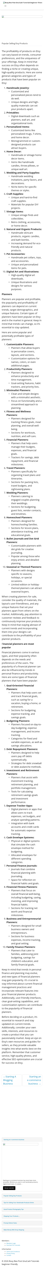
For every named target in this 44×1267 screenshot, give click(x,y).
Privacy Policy (10, 1253)
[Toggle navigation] (5, 5)
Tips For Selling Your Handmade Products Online (19, 1202)
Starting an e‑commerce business (34, 1080)
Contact (8, 1255)
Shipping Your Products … (12, 1216)
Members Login (11, 1243)
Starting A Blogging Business (9, 1080)
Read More (9, 1188)
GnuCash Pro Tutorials (13, 1245)
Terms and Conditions (13, 1251)
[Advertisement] (22, 1113)
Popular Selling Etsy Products (13, 1196)
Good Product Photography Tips (14, 1209)
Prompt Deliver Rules (10, 1223)
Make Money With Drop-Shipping (14, 1230)
